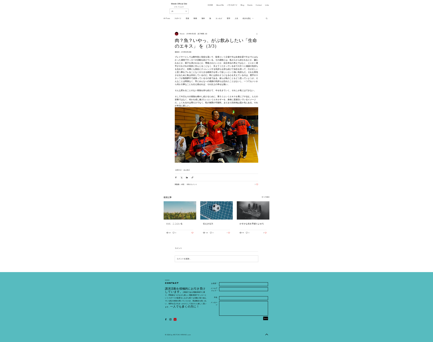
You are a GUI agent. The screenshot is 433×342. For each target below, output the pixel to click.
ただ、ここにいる (174, 223)
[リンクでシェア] (192, 177)
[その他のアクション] (257, 33)
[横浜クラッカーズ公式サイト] (175, 319)
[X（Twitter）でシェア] (181, 177)
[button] (267, 18)
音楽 (187, 18)
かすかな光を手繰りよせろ (252, 223)
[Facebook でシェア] (176, 177)
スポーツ (177, 18)
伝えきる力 (208, 223)
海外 (203, 18)
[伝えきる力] (216, 210)
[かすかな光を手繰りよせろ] (253, 210)
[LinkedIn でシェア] (187, 177)
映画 (195, 18)
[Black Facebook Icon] (165, 319)
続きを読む (247, 18)
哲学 (228, 18)
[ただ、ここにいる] (180, 210)
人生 (236, 18)
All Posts (167, 18)
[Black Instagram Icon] (170, 319)
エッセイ (219, 18)
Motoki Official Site (179, 4)
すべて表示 (265, 197)
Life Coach (179, 7)
